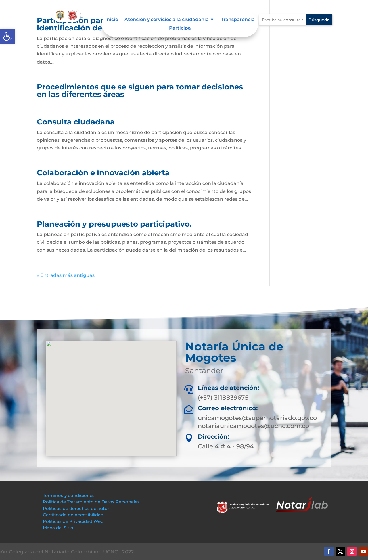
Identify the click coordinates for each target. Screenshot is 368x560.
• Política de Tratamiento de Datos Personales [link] (90, 502)
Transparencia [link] (238, 20)
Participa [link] (180, 28)
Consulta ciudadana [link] (76, 121)
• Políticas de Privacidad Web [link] (71, 521)
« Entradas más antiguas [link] (66, 275)
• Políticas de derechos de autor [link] (74, 508)
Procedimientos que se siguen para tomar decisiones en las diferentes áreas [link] (140, 90)
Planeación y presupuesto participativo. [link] (114, 224)
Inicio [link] (111, 20)
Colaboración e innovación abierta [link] (103, 172)
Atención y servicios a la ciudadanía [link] (166, 20)
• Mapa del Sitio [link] (57, 527)
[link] (7, 36)
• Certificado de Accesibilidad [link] (71, 514)
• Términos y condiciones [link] (67, 495)
